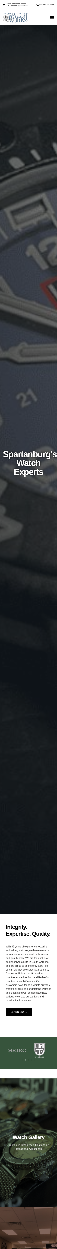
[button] (51, 17)
